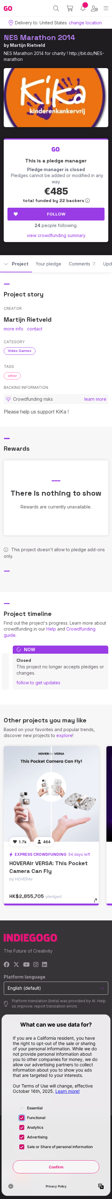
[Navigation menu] (106, 8)
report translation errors (55, 1006)
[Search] (56, 8)
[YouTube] (26, 965)
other (12, 376)
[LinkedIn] (44, 965)
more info (13, 328)
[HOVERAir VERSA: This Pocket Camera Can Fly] (51, 794)
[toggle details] (98, 902)
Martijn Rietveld (27, 45)
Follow (56, 213)
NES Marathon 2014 (39, 37)
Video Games (19, 351)
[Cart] (70, 8)
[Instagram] (35, 965)
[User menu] (94, 8)
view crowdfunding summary (56, 235)
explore (64, 735)
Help (51, 629)
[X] (16, 965)
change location (85, 22)
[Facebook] (7, 965)
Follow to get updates (38, 682)
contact (34, 328)
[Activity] (83, 8)
